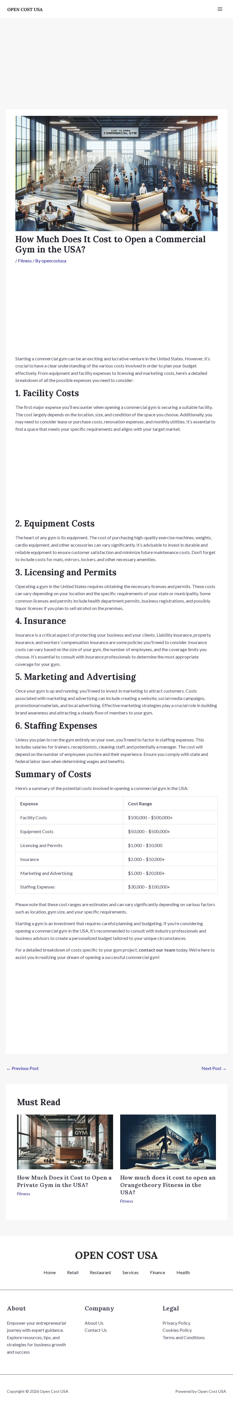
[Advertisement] (116, 67)
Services (130, 1272)
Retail (72, 1272)
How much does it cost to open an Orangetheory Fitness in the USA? (168, 1185)
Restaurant (100, 1272)
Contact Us (96, 1330)
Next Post (214, 1068)
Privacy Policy (176, 1323)
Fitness (25, 260)
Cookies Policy (177, 1330)
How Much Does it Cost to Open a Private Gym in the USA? (64, 1181)
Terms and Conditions (184, 1337)
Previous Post (22, 1068)
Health (183, 1272)
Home (49, 1272)
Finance (157, 1272)
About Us (94, 1323)
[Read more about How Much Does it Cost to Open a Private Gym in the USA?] (65, 1141)
